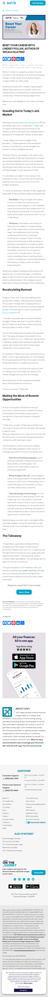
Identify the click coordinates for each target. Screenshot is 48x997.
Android (37, 745)
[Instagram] (28, 879)
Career (22, 65)
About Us (5, 798)
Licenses (29, 807)
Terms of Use (30, 801)
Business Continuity (32, 819)
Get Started (37, 3)
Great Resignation (31, 122)
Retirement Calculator (9, 847)
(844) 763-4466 (11, 790)
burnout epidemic (10, 312)
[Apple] (15, 888)
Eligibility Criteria (32, 813)
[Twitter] (24, 879)
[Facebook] (15, 879)
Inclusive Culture (8, 819)
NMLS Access (30, 810)
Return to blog (11, 10)
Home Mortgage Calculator (11, 838)
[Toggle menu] (4, 3)
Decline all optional (24, 987)
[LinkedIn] (19, 879)
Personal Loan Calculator (10, 841)
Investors (5, 813)
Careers (5, 816)
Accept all (23, 990)
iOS (28, 745)
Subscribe (38, 872)
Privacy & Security (32, 798)
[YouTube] (33, 879)
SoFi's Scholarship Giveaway (12, 850)
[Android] (32, 888)
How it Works (6, 804)
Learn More (24, 592)
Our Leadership (7, 801)
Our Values (6, 807)
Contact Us (6, 822)
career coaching (29, 570)
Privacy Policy (28, 983)
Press (4, 810)
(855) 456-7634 (11, 778)
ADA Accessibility (32, 816)
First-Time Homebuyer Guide (12, 844)
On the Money (7, 825)
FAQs (4, 828)
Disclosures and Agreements (36, 804)
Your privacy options (38, 822)
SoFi (6, 65)
